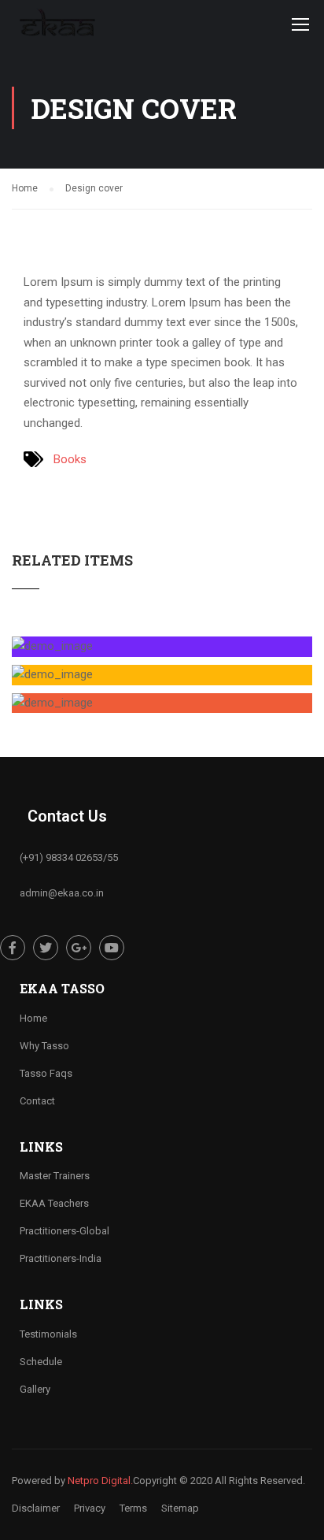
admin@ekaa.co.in (62, 893)
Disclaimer (36, 1508)
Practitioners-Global (64, 1231)
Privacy (89, 1508)
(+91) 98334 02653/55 (69, 857)
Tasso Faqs (46, 1073)
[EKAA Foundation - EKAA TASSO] (57, 27)
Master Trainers (55, 1176)
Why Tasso (44, 1046)
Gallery (35, 1389)
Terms (133, 1508)
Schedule (41, 1361)
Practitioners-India (60, 1258)
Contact (37, 1101)
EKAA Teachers (54, 1203)
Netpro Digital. (100, 1480)
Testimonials (48, 1334)
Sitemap (180, 1508)
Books (70, 459)
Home (33, 1018)
